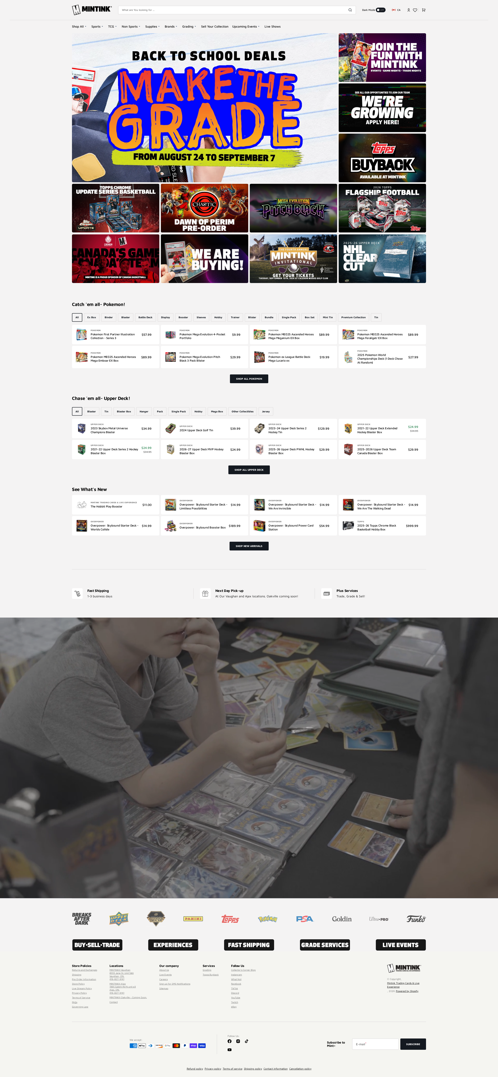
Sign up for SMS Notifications (174, 983)
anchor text (347, 85)
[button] (408, 10)
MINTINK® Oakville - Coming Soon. (128, 997)
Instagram (236, 974)
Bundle (269, 317)
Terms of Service (81, 997)
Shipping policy (253, 1068)
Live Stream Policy (82, 988)
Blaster (125, 317)
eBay (234, 1006)
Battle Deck (146, 317)
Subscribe (413, 1044)
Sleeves (201, 317)
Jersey (266, 411)
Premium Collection (353, 317)
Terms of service (232, 1068)
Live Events (165, 974)
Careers (163, 979)
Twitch (234, 1002)
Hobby (218, 317)
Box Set (309, 317)
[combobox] (237, 10)
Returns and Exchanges (84, 969)
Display (165, 317)
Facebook (236, 983)
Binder (109, 317)
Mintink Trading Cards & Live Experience (403, 984)
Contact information (276, 1068)
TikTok (234, 988)
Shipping (76, 974)
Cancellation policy (300, 1068)
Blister (252, 317)
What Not (236, 979)
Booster (183, 317)
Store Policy (78, 983)
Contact (114, 1002)
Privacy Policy (79, 992)
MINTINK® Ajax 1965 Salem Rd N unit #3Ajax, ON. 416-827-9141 (123, 988)
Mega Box (217, 411)
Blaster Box (124, 411)
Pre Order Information (84, 979)
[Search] (351, 10)
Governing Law (80, 1006)
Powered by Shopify (407, 991)
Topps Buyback (211, 974)
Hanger (144, 411)
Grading (207, 969)
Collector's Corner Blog (243, 969)
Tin (376, 317)
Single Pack (289, 317)
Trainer (235, 317)
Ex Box (91, 317)
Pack (160, 411)
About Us (164, 969)
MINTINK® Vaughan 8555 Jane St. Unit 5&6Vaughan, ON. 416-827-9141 (122, 974)
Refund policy (195, 1068)
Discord (235, 992)
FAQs (74, 1002)
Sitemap (163, 988)
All (77, 317)
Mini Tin (328, 317)
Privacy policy (213, 1068)
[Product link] (115, 334)
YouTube (235, 997)
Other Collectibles (242, 411)
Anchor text (347, 186)
